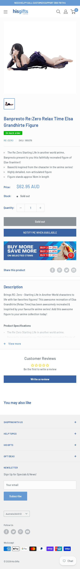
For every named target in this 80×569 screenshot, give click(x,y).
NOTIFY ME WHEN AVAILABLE (40, 232)
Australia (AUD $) (13, 513)
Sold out (40, 221)
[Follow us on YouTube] (27, 531)
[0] (73, 11)
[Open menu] (5, 11)
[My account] (66, 12)
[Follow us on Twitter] (13, 531)
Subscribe (15, 496)
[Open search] (58, 12)
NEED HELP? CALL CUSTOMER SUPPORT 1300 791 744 (40, 2)
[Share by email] (73, 270)
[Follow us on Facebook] (6, 531)
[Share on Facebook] (52, 270)
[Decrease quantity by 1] (21, 208)
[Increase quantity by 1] (40, 208)
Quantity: (9, 207)
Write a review (40, 379)
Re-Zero (8, 140)
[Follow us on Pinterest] (20, 531)
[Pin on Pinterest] (59, 270)
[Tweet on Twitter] (66, 270)
